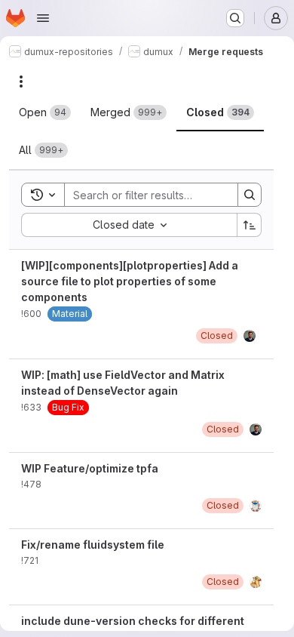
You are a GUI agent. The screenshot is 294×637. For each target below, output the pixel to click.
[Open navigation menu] (43, 18)
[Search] (249, 195)
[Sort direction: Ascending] (249, 225)
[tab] (45, 112)
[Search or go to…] (235, 18)
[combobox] (129, 225)
